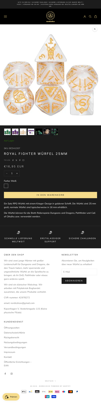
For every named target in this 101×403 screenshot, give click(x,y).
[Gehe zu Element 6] (46, 131)
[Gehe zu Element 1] (7, 131)
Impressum (9, 352)
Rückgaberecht (11, 337)
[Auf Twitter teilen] (16, 160)
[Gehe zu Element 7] (54, 131)
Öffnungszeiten (12, 327)
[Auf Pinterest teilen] (20, 160)
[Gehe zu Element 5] (38, 131)
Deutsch (49, 381)
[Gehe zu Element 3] (23, 131)
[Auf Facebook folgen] (5, 373)
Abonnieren (74, 280)
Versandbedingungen (15, 347)
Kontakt (8, 357)
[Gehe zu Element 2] (15, 131)
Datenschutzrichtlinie (14, 332)
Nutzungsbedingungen (15, 342)
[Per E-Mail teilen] (23, 160)
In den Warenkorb (50, 195)
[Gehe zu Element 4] (31, 131)
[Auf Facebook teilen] (13, 160)
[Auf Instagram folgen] (11, 373)
